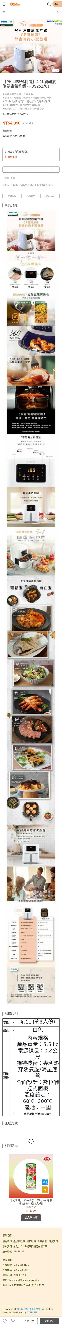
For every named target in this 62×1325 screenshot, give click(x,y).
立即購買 (50, 1321)
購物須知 (7, 1241)
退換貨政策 (19, 1241)
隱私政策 (31, 1241)
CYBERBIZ (32, 1312)
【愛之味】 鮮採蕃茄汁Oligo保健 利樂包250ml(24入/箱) (31, 1202)
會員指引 (42, 1241)
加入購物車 (28, 1321)
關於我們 (53, 1241)
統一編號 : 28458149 (13, 1251)
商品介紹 (12, 196)
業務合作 (18, 1246)
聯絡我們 (7, 1246)
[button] (58, 1191)
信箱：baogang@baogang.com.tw (20, 1280)
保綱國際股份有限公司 (35, 1246)
